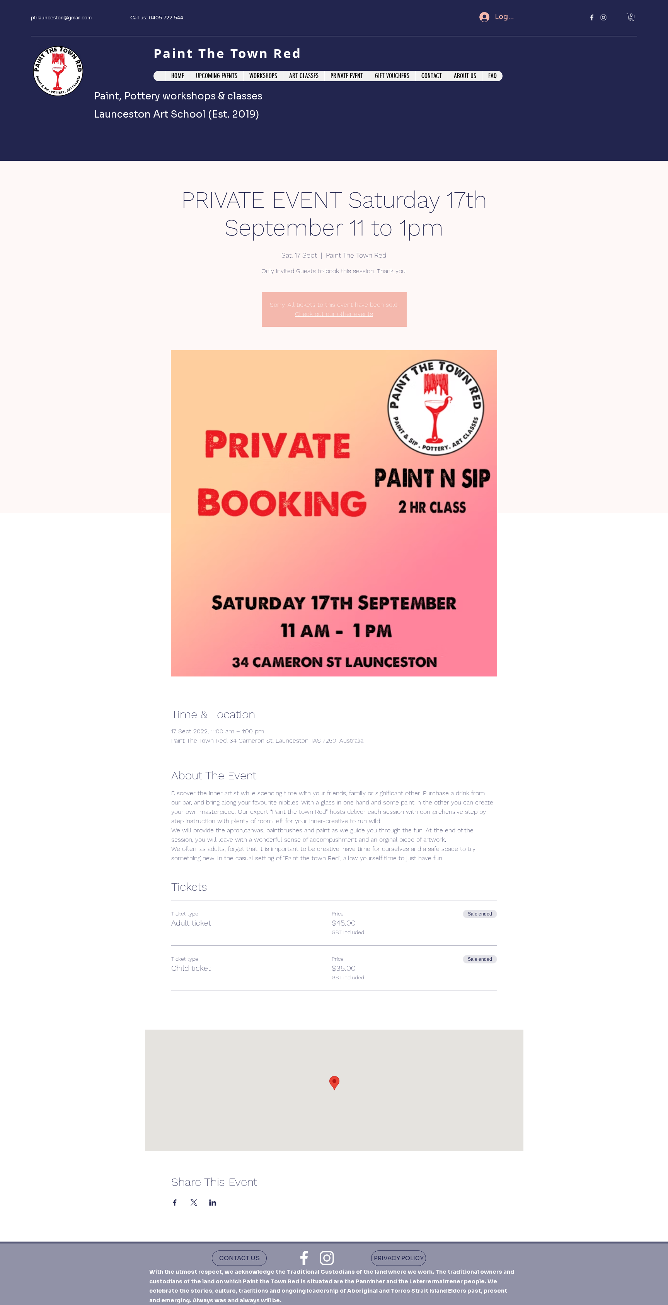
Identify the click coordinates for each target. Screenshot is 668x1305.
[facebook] (592, 17)
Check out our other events (334, 314)
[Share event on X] (194, 1202)
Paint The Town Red (230, 53)
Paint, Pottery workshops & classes (178, 96)
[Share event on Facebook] (175, 1202)
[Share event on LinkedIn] (212, 1202)
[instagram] (603, 17)
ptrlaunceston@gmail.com (61, 17)
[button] (631, 17)
